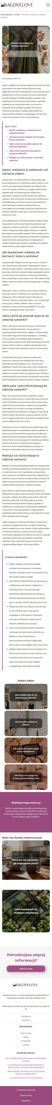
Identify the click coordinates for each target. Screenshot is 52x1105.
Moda (26, 1037)
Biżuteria (26, 1033)
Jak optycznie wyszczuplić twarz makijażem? (26, 750)
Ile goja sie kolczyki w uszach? (26, 1078)
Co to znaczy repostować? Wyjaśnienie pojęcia (26, 1060)
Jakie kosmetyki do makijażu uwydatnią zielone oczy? (26, 911)
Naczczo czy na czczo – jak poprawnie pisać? (26, 861)
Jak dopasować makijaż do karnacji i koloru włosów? (27, 138)
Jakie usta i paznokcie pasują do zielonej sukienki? (25, 152)
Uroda (17, 14)
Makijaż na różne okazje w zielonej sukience (26, 159)
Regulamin (26, 1100)
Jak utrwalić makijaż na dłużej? (26, 723)
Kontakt (26, 1020)
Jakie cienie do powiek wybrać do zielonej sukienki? (25, 145)
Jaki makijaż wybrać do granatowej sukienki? (26, 696)
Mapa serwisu (26, 1095)
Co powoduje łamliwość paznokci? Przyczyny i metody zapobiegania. (26, 1066)
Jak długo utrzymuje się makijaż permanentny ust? (26, 777)
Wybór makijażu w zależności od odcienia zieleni (25, 132)
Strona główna (7, 14)
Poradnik (26, 1041)
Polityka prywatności (26, 1090)
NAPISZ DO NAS (26, 969)
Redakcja (26, 1016)
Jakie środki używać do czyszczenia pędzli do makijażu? (26, 1073)
